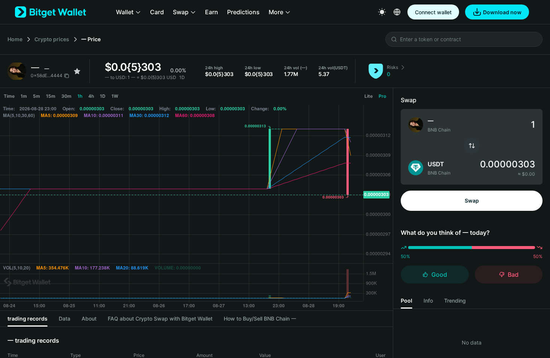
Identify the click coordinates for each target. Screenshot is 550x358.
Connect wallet (433, 12)
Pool (406, 300)
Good (439, 274)
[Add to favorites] (77, 71)
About (89, 318)
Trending (455, 300)
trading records (27, 318)
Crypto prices (51, 39)
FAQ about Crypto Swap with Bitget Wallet (160, 318)
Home (14, 39)
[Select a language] (396, 11)
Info (428, 300)
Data (64, 318)
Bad (513, 274)
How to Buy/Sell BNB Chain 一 (260, 318)
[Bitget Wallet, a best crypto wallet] (50, 12)
